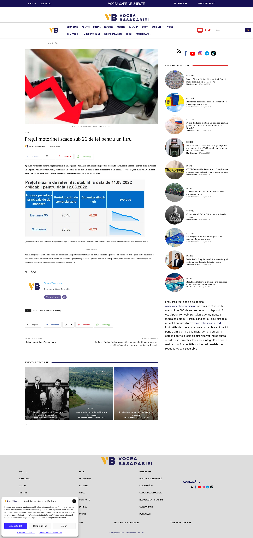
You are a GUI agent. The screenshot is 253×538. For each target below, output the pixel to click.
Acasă (50, 43)
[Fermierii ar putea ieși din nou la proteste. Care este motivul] (174, 192)
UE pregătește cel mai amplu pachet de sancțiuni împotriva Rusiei (204, 238)
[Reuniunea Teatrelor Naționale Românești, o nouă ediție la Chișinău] (174, 102)
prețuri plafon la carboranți (50, 311)
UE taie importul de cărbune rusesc (41, 342)
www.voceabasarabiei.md (180, 306)
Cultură (190, 76)
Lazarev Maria (40, 417)
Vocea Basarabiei (38, 146)
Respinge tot (40, 526)
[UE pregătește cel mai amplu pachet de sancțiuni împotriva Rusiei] (174, 237)
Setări (64, 526)
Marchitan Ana (129, 417)
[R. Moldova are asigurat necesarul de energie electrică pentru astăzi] (136, 393)
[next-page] (31, 425)
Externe (190, 119)
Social (91, 408)
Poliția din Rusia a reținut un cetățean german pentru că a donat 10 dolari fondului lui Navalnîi (207, 125)
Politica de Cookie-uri (26, 532)
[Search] (248, 30)
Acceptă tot (15, 526)
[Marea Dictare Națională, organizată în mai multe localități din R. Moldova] (174, 79)
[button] (74, 501)
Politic (46, 408)
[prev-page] (26, 425)
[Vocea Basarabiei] (27, 146)
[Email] (64, 297)
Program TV (180, 3)
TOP (57, 43)
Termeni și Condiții (180, 522)
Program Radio (206, 3)
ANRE (35, 311)
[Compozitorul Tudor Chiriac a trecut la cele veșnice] (174, 215)
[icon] (200, 31)
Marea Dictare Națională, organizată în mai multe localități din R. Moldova (206, 80)
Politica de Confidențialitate (50, 532)
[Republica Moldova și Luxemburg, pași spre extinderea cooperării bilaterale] (174, 282)
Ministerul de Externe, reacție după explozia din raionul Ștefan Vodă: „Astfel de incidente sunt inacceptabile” (206, 148)
